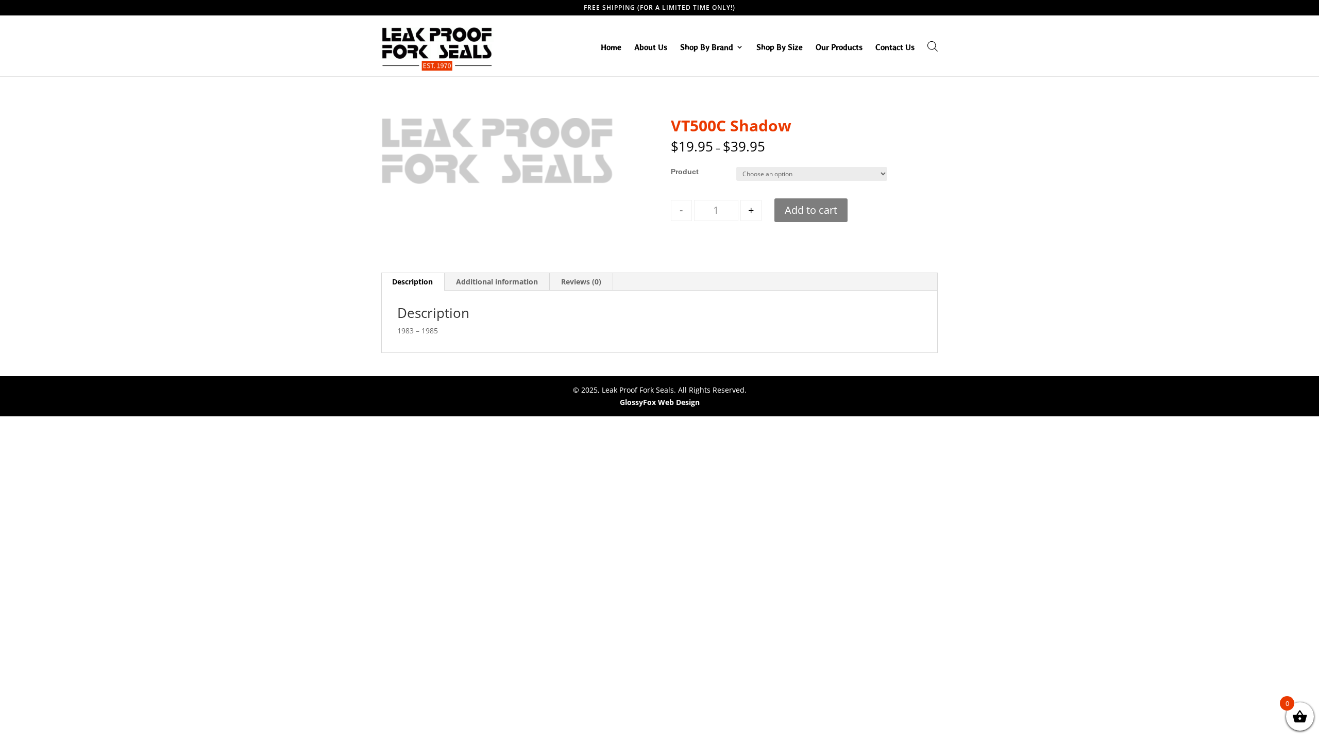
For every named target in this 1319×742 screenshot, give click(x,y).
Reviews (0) (581, 281)
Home (611, 47)
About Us (650, 47)
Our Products (839, 47)
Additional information (497, 281)
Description (412, 281)
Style (679, 171)
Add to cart (811, 210)
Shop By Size (779, 47)
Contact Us (895, 47)
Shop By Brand (706, 47)
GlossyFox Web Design (660, 402)
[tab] (413, 282)
